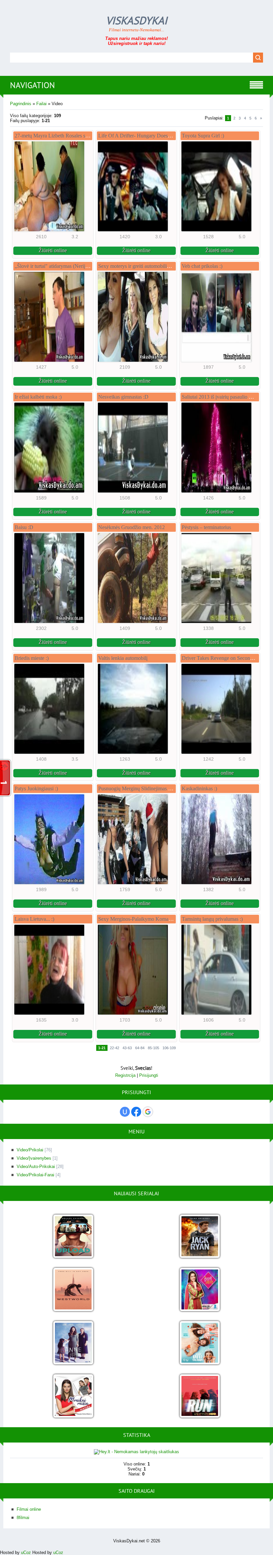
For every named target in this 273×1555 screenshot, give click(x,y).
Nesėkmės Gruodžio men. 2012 (131, 527)
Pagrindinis (20, 103)
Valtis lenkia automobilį (122, 658)
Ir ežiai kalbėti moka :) (38, 397)
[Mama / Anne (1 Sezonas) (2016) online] (73, 1343)
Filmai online (29, 1509)
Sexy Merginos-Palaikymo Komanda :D (140, 919)
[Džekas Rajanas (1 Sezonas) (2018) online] (199, 1237)
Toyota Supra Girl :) (203, 135)
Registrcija (125, 1075)
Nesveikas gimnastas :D (123, 397)
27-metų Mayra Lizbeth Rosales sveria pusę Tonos (68, 135)
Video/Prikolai (30, 1149)
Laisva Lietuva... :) (34, 919)
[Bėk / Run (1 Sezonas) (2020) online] (199, 1396)
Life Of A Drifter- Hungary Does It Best (140, 135)
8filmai (23, 1517)
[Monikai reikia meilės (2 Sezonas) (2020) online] (73, 1396)
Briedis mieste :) (32, 658)
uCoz (26, 1552)
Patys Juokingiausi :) (36, 788)
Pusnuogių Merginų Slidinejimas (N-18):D (143, 788)
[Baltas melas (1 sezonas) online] (199, 1343)
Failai (41, 103)
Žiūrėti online (53, 250)
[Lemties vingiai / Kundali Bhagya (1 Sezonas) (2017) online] (199, 1290)
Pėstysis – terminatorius (206, 527)
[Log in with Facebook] (136, 1112)
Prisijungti (148, 1075)
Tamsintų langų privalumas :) (212, 919)
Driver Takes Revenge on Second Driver (225, 658)
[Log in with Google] (147, 1111)
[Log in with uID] (125, 1112)
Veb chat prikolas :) (202, 266)
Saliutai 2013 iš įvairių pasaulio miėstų (222, 397)
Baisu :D (24, 527)
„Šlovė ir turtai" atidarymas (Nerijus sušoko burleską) (71, 266)
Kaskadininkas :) (199, 788)
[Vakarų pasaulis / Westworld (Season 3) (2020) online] (73, 1290)
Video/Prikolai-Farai (35, 1174)
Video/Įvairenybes (34, 1158)
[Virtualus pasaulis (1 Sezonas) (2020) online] (73, 1237)
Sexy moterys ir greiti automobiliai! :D (138, 266)
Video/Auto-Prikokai (36, 1166)
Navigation (32, 85)
